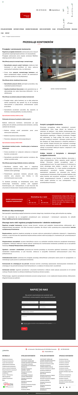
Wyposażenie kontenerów (63, 29)
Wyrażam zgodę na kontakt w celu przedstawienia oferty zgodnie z (39, 324)
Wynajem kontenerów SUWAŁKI (45, 386)
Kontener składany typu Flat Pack (66, 372)
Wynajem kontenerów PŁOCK (28, 384)
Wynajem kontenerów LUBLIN (47, 368)
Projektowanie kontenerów (9, 366)
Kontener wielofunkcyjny (65, 380)
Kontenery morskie (63, 368)
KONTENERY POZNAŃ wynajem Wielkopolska (27, 375)
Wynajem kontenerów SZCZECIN (26, 382)
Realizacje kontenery (7, 359)
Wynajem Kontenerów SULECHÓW (26, 387)
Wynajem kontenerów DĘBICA (47, 378)
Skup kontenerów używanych (9, 369)
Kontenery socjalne (64, 364)
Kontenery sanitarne (64, 362)
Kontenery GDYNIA (45, 380)
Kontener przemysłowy (64, 376)
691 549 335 (44, 202)
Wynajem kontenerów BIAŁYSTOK (45, 373)
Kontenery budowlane (64, 366)
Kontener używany (63, 378)
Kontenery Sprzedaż (19, 29)
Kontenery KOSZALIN (45, 370)
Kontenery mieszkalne (64, 361)
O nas (2, 33)
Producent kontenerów (8, 361)
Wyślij (24, 328)
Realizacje (74, 29)
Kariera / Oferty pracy (7, 374)
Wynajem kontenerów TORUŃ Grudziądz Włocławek (47, 376)
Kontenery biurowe (63, 359)
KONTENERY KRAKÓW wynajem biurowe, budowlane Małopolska (28, 366)
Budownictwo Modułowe (32, 29)
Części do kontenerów (7, 362)
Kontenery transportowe (65, 374)
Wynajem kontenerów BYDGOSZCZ (45, 389)
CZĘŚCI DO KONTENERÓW (45, 29)
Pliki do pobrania (6, 376)
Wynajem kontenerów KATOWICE (26, 372)
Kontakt (7, 33)
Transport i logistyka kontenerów (7, 372)
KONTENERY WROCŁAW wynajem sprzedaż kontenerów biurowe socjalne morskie (47, 361)
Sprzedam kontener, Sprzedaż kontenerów (66, 382)
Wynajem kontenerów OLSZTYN (45, 383)
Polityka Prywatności (7, 378)
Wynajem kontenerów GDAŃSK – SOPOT (26, 369)
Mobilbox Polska (32, 393)
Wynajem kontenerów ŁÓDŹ (47, 363)
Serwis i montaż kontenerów (9, 368)
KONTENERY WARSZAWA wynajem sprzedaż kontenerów (28, 361)
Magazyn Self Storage (26, 16)
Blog (3, 380)
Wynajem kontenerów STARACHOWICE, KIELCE (46, 366)
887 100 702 (32, 202)
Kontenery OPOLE (25, 389)
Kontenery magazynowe (65, 369)
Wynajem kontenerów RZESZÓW (26, 379)
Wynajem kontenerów (6, 29)
